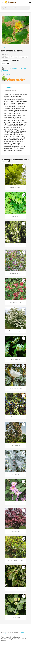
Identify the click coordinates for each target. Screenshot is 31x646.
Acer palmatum (15, 216)
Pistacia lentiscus (15, 302)
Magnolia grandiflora (15, 388)
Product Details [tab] (10, 90)
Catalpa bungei (15, 445)
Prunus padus (15, 359)
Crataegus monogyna (15, 331)
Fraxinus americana (15, 187)
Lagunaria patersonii (15, 503)
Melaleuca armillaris (15, 245)
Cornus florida (15, 531)
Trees (3, 47)
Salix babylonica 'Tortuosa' (15, 560)
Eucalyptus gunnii (15, 474)
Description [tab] (9, 87)
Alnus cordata (15, 589)
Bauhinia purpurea (15, 273)
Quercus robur (15, 617)
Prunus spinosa (15, 417)
